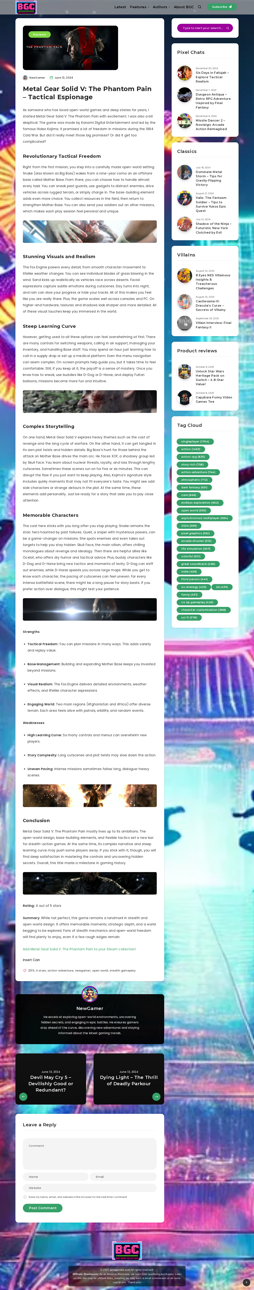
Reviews (39, 34)
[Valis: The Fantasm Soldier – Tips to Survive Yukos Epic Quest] (184, 198)
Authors (160, 7)
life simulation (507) (195, 548)
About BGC (184, 7)
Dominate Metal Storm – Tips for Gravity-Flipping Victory (209, 178)
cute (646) (188, 495)
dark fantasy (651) (194, 487)
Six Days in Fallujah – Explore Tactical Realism (212, 77)
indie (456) (189, 571)
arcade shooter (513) (196, 541)
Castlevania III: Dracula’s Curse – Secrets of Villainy (211, 306)
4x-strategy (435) (193, 587)
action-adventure (60, 970)
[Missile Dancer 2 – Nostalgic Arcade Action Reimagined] (184, 120)
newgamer (83, 970)
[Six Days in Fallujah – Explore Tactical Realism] (184, 73)
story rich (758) (192, 464)
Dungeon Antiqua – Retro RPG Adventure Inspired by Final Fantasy (213, 101)
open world (100, 970)
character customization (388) (203, 610)
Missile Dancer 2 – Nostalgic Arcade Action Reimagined (211, 125)
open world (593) (193, 510)
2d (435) (222, 587)
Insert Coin (31, 960)
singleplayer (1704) (195, 441)
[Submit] (227, 28)
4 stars (41, 970)
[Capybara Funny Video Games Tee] (184, 397)
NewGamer (89, 1008)
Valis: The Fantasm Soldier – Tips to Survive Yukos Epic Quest (211, 204)
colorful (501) (190, 556)
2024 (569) (189, 525)
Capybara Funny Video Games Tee (214, 399)
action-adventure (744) (198, 472)
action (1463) (190, 449)
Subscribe (220, 7)
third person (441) (194, 579)
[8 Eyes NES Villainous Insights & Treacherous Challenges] (184, 275)
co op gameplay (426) (197, 602)
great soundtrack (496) (198, 564)
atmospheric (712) (194, 479)
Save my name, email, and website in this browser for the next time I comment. (78, 1197)
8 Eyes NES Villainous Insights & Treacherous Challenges (213, 282)
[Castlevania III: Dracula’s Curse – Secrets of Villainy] (184, 301)
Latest (120, 7)
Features (138, 7)
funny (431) (189, 594)
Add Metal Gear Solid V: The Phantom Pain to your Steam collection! (79, 949)
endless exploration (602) (200, 502)
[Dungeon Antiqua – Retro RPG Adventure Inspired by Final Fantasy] (184, 94)
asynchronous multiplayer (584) (204, 518)
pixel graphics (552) (195, 533)
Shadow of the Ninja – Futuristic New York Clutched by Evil (214, 228)
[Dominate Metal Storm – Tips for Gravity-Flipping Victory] (184, 172)
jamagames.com (120, 1269)
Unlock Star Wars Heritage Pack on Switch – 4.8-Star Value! (210, 378)
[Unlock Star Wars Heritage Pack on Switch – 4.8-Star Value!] (184, 371)
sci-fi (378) (189, 617)
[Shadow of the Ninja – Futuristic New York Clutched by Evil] (184, 224)
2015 (31, 970)
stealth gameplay (123, 970)
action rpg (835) (193, 456)
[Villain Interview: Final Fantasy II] (184, 323)
